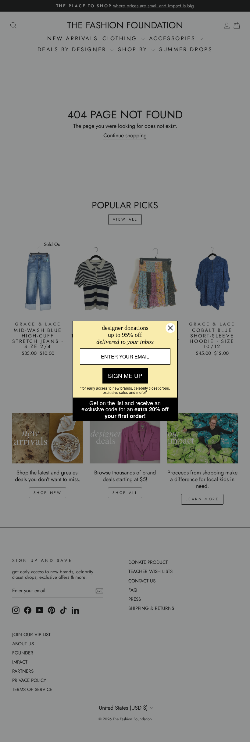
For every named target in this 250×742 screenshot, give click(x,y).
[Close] (170, 328)
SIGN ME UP (125, 375)
